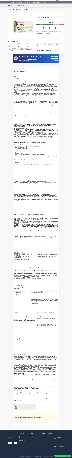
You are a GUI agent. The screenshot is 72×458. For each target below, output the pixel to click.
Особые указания (30, 64)
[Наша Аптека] (11, 5)
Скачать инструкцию (54, 44)
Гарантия (41, 44)
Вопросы (19, 13)
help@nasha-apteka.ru (13, 438)
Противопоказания (41, 63)
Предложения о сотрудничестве (47, 433)
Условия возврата (47, 44)
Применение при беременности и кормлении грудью (20, 64)
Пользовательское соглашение (24, 441)
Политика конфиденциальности (30, 454)
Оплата (38, 44)
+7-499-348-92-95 (12, 435)
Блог (20, 436)
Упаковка (25, 63)
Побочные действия (47, 64)
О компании (32, 433)
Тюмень (57, 0)
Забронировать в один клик (57, 24)
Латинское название (15, 63)
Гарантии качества (22, 440)
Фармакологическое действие (31, 63)
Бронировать (43, 24)
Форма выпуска (21, 63)
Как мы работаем (21, 433)
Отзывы (15, 13)
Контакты (32, 436)
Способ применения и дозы (40, 64)
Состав (34, 64)
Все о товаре (10, 13)
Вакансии (32, 437)
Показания (37, 63)
